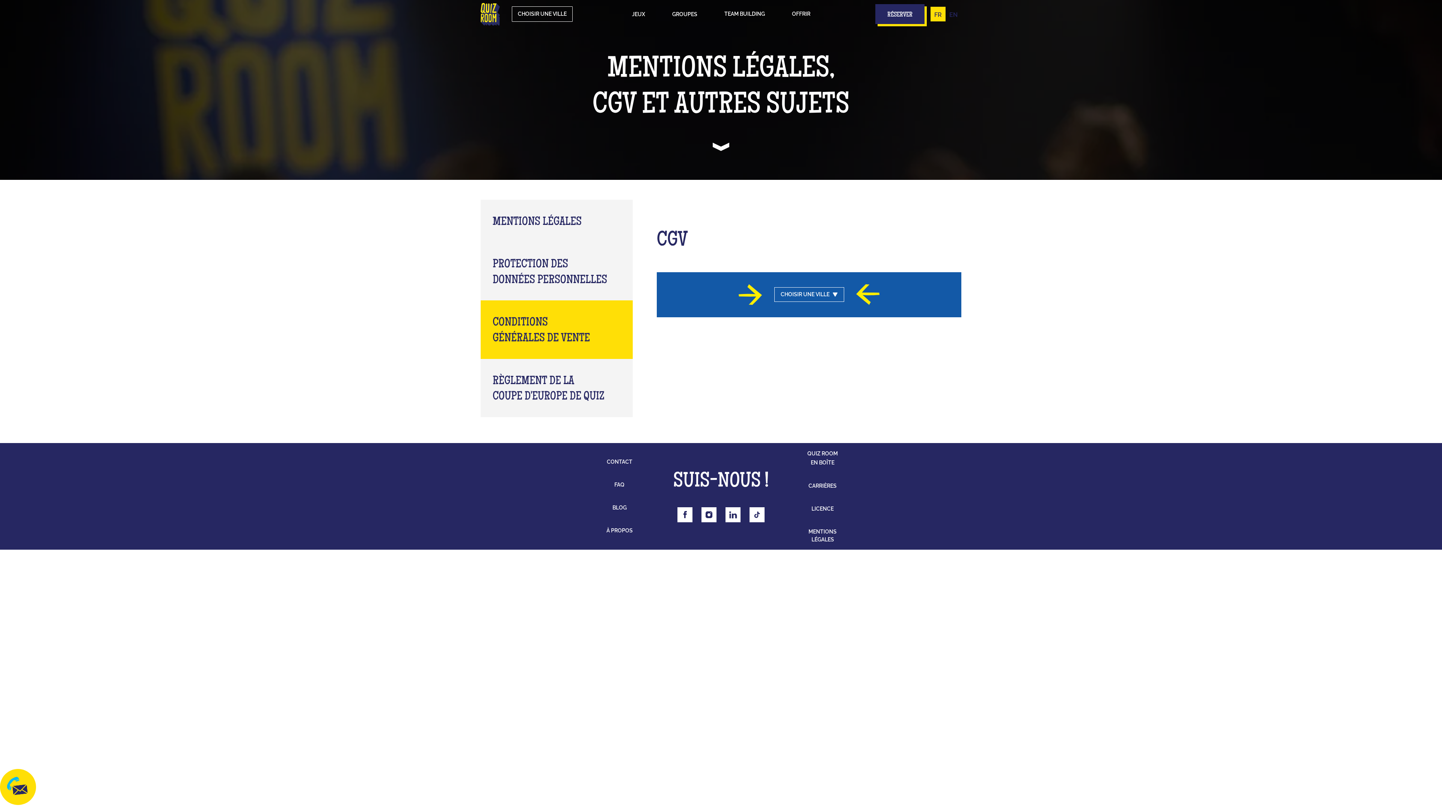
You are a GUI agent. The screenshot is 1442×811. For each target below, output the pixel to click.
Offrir (801, 14)
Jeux (638, 14)
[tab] (557, 221)
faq (619, 485)
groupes (684, 14)
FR (938, 14)
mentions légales (822, 536)
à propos (619, 531)
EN (953, 14)
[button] (638, 14)
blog (619, 508)
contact (619, 462)
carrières (822, 486)
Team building (744, 14)
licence (823, 509)
